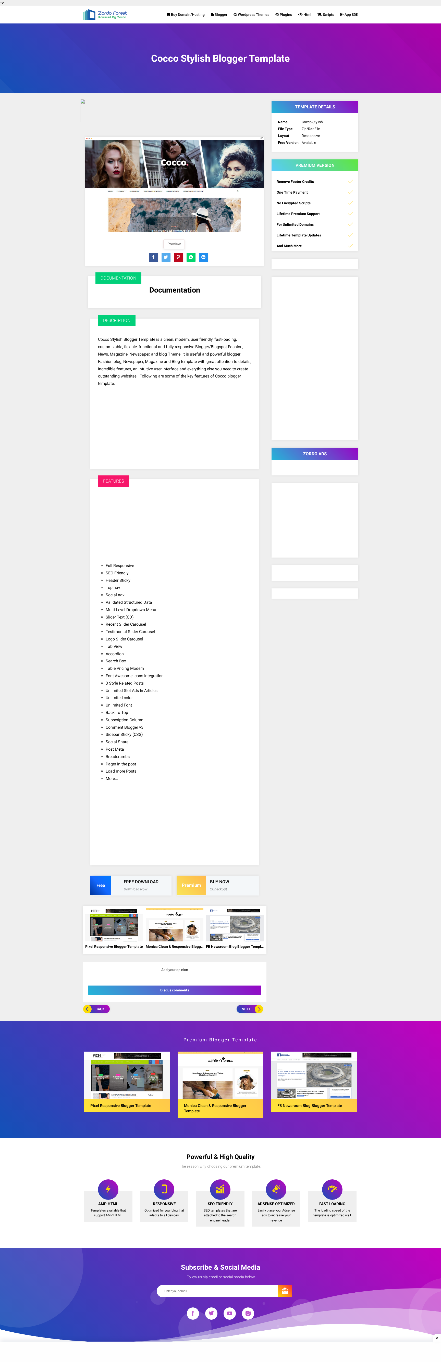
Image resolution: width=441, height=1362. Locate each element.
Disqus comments (174, 990)
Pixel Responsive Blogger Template (114, 946)
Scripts (328, 14)
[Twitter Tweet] (166, 257)
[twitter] (211, 1314)
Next (246, 1009)
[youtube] (229, 1314)
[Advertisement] (174, 423)
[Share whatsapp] (191, 257)
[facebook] (192, 1314)
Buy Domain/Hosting (187, 14)
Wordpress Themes (253, 14)
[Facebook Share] (153, 257)
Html (307, 14)
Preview (174, 244)
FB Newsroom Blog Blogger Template (235, 946)
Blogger (220, 14)
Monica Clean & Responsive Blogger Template (175, 946)
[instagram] (248, 1314)
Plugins (285, 14)
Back (100, 1009)
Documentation (174, 290)
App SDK (351, 14)
